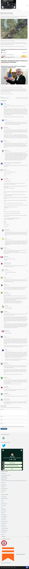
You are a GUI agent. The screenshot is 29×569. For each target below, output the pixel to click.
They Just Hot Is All (4, 476)
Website (2, 423)
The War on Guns (3, 514)
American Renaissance (4, 498)
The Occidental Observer (4, 528)
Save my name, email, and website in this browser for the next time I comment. (12, 426)
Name (2, 416)
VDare (2, 500)
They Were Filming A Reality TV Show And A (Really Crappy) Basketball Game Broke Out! (14, 480)
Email (2, 419)
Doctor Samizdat (3, 490)
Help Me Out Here (3, 479)
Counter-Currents (3, 519)
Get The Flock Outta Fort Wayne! (6, 475)
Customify (15, 567)
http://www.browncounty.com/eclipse (13, 218)
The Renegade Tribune (4, 530)
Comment (2, 409)
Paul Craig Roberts (4, 526)
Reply (27, 104)
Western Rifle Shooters (4, 488)
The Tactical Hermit (4, 523)
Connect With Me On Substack (20, 554)
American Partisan (3, 496)
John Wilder (6, 393)
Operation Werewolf (4, 503)
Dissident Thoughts (6, 9)
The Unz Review (3, 505)
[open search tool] (26, 5)
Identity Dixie (3, 512)
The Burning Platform (4, 516)
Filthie (2, 507)
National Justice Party (4, 521)
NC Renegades (3, 509)
